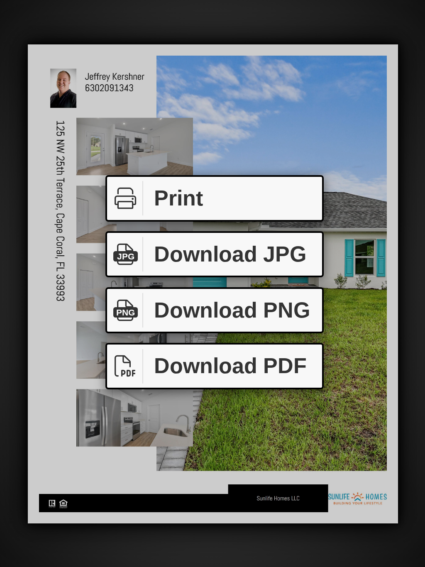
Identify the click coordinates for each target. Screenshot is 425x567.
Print (178, 198)
